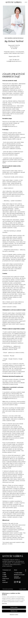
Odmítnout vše (14, 611)
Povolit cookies (14, 607)
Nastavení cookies (14, 614)
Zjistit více (4, 603)
